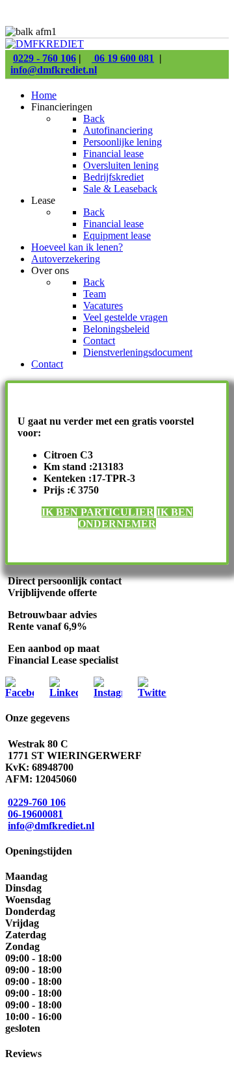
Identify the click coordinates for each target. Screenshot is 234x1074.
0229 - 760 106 (44, 58)
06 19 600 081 (123, 58)
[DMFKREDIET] (44, 43)
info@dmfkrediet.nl (53, 69)
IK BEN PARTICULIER (98, 512)
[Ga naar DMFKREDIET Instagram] (108, 692)
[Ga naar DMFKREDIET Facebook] (19, 692)
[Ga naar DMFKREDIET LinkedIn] (63, 692)
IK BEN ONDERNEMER (135, 517)
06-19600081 (35, 813)
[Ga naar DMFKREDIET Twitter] (152, 692)
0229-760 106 (37, 802)
